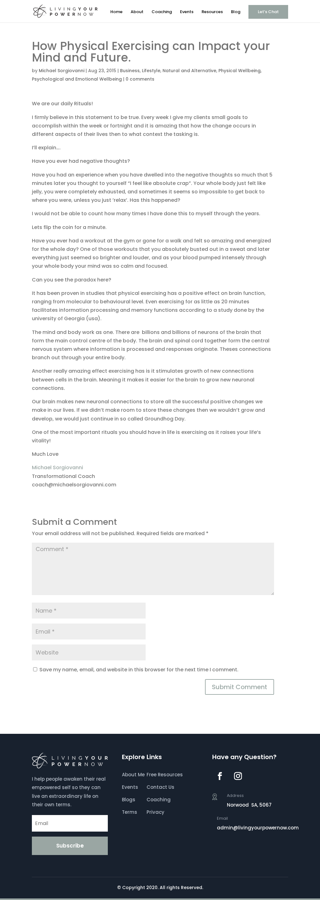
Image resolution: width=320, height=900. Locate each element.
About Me (133, 774)
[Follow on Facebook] (220, 776)
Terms (129, 812)
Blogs (128, 799)
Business (130, 70)
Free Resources (165, 774)
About (137, 12)
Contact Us (160, 787)
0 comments (140, 79)
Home (116, 12)
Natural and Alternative (189, 70)
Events (186, 12)
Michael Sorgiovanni (61, 70)
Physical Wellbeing (239, 70)
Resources (212, 12)
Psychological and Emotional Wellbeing (77, 79)
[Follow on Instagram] (238, 776)
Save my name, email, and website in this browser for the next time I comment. (138, 669)
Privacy (155, 812)
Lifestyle (151, 70)
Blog (235, 12)
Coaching (162, 12)
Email (222, 818)
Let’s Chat (268, 12)
